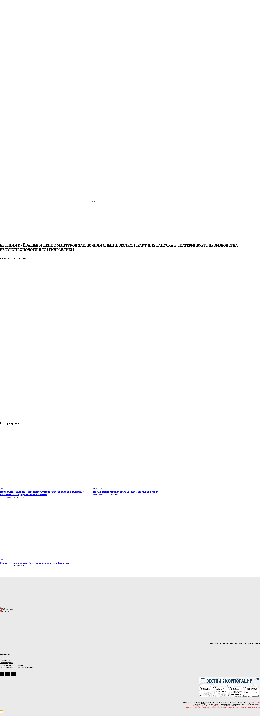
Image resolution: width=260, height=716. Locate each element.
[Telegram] (48, 259)
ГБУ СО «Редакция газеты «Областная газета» (16, 667)
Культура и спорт (100, 488)
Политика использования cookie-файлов (224, 707)
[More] (62, 259)
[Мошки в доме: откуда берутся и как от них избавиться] (44, 528)
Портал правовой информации (11, 665)
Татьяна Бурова (6, 497)
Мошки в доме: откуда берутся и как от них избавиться (35, 562)
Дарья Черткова (20, 258)
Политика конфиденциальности (197, 707)
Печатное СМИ (5, 660)
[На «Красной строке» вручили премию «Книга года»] (137, 456)
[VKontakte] (6, 416)
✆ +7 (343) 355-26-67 (198, 706)
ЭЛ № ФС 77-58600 (254, 702)
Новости (3, 488)
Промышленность (7, 254)
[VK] (55, 259)
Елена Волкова (98, 495)
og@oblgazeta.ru (218, 706)
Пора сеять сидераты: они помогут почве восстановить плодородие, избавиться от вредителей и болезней (42, 493)
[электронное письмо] (33, 259)
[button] (94, 202)
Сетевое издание (6, 663)
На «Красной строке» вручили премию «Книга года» (125, 491)
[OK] (10, 416)
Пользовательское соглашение (249, 707)
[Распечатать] (40, 259)
